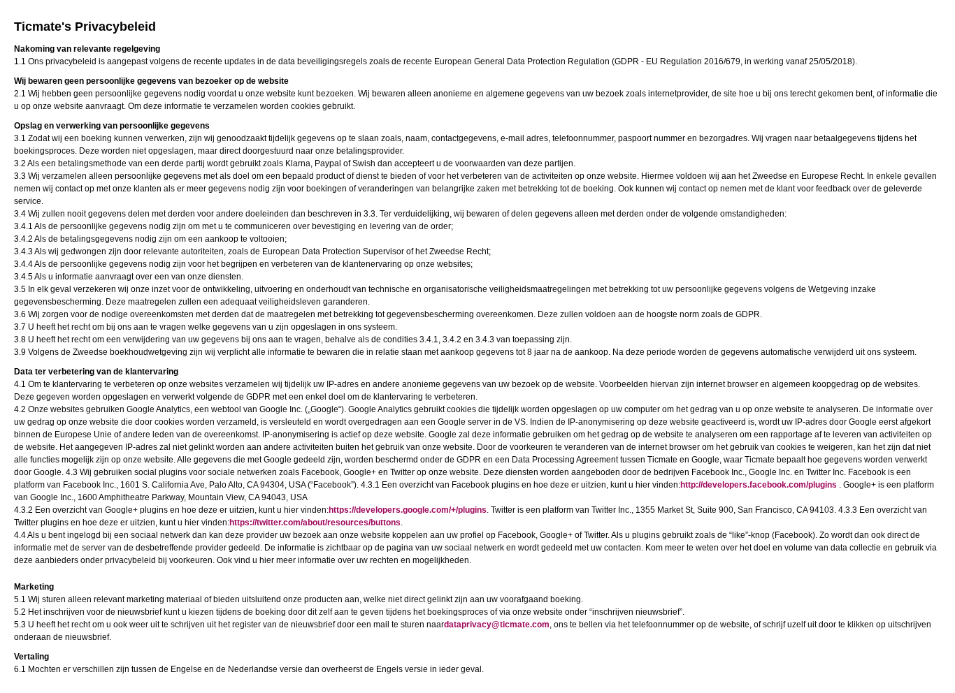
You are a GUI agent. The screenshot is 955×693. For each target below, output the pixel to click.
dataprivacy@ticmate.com (497, 624)
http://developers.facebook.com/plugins (758, 485)
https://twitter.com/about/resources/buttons (315, 522)
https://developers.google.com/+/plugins (408, 510)
